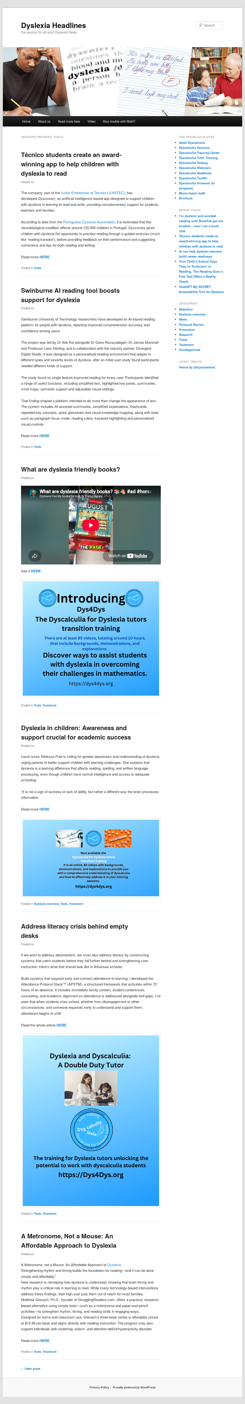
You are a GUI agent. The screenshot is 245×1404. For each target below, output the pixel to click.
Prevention (187, 329)
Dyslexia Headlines (53, 25)
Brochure (186, 198)
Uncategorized (189, 349)
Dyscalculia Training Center (199, 152)
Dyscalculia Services (194, 147)
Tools (37, 268)
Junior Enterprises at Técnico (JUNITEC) (93, 192)
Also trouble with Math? (119, 121)
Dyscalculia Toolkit (193, 178)
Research (186, 334)
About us (44, 121)
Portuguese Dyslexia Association (89, 221)
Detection (186, 309)
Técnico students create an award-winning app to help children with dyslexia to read (71, 164)
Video (91, 121)
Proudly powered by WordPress (134, 1387)
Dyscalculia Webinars (195, 167)
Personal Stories (191, 324)
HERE (44, 256)
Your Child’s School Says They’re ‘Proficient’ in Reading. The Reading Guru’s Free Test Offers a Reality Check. (201, 271)
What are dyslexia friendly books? (70, 469)
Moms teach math (192, 193)
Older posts (30, 1368)
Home (26, 121)
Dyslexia (114, 1264)
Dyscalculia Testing (193, 162)
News (183, 319)
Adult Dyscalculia (192, 142)
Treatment (49, 705)
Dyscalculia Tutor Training (198, 157)
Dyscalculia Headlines (195, 173)
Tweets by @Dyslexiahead (197, 367)
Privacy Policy (99, 1387)
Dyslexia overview (46, 904)
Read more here (69, 121)
